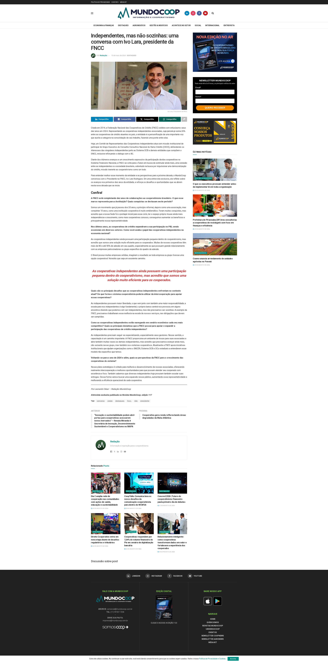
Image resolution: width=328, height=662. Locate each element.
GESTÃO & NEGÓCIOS (159, 25)
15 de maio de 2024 (118, 55)
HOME (212, 619)
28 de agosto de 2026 (133, 508)
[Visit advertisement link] (215, 52)
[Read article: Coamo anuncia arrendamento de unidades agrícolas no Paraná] (215, 244)
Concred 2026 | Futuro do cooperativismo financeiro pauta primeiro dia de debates (171, 499)
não (135, 401)
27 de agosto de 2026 (167, 505)
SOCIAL (198, 25)
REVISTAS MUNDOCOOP (212, 626)
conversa (101, 401)
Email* (198, 87)
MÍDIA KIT (123, 2)
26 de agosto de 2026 (100, 546)
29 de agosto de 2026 (100, 508)
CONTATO (115, 2)
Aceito (233, 659)
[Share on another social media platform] (184, 119)
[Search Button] (213, 13)
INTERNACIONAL (212, 25)
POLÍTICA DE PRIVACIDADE (100, 2)
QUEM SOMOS (213, 622)
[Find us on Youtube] (205, 13)
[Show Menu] (92, 13)
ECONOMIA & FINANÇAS (104, 25)
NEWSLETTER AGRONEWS (213, 639)
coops (109, 401)
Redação (103, 55)
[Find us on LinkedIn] (186, 13)
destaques (119, 401)
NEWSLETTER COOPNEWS (213, 636)
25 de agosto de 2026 (133, 549)
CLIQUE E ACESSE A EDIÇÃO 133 (164, 623)
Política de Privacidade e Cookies (212, 659)
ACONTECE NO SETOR (181, 25)
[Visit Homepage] (148, 13)
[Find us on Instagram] (193, 13)
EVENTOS (213, 632)
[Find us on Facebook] (199, 13)
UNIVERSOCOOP (213, 629)
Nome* (198, 96)
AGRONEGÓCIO (139, 25)
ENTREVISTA (229, 25)
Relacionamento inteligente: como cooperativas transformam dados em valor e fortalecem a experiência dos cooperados (172, 543)
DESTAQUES (123, 25)
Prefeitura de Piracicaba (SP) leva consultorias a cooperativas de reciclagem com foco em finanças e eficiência (215, 223)
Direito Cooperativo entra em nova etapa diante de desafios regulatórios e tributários (105, 540)
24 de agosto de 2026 (167, 552)
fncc (129, 401)
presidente (144, 401)
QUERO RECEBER (215, 107)
